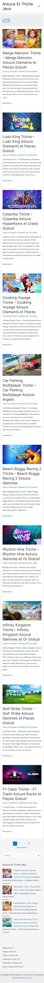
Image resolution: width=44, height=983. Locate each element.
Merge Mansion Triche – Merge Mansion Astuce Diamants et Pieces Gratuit (25, 906)
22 (29, 843)
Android (22, 71)
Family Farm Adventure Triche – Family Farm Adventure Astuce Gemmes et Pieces (25, 922)
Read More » (7, 103)
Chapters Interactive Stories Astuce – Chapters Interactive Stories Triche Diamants (25, 873)
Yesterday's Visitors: (11, 963)
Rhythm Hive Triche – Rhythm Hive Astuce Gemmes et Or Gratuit (21, 554)
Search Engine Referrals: (12, 967)
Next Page (22, 847)
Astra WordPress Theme (22, 978)
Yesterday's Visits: (10, 959)
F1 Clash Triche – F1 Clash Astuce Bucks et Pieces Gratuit (22, 794)
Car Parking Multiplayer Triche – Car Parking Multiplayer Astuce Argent (19, 390)
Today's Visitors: (9, 955)
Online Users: (8, 948)
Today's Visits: (8, 952)
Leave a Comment (10, 71)
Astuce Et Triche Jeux (17, 6)
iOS (27, 71)
